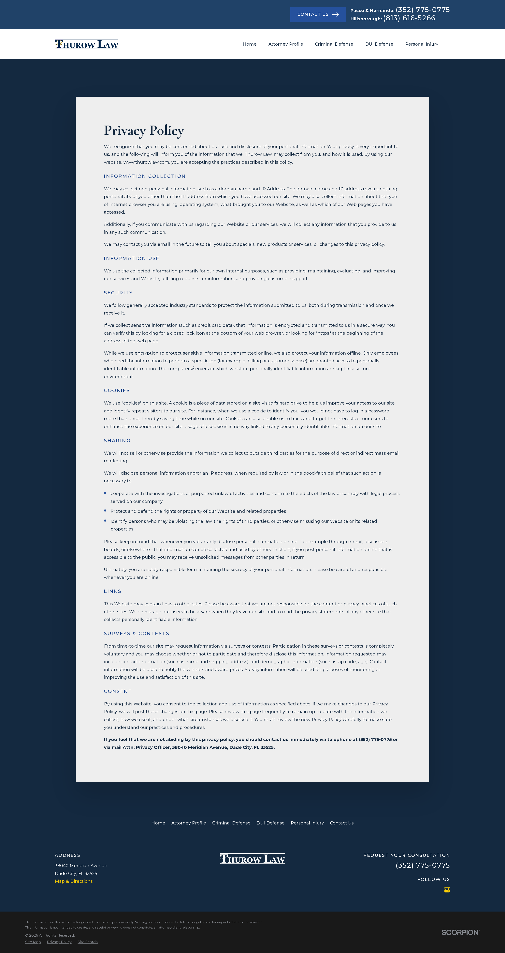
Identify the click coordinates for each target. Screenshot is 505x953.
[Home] (87, 44)
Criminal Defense (231, 823)
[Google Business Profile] (447, 890)
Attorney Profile (188, 823)
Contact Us (342, 823)
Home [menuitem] (250, 44)
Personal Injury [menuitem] (421, 44)
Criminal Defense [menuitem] (334, 44)
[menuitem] (33, 942)
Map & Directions (74, 881)
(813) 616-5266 (409, 18)
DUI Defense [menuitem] (379, 44)
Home (158, 823)
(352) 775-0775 (423, 9)
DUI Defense (270, 823)
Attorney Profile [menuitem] (285, 44)
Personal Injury (307, 823)
